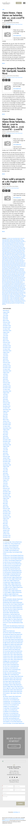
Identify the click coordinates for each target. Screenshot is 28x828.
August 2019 (6, 446)
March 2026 (6, 320)
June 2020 (5, 433)
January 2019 (6, 458)
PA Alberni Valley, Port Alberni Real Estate (17, 266)
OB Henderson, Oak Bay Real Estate (11, 614)
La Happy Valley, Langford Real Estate (12, 584)
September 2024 (7, 350)
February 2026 (6, 322)
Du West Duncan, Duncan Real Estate (12, 565)
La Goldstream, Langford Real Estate (17, 252)
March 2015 (6, 527)
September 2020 (7, 428)
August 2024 (6, 352)
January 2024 (6, 364)
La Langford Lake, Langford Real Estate (12, 585)
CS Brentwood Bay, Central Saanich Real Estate (16, 241)
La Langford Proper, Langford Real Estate (13, 587)
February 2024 (6, 362)
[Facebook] (10, 777)
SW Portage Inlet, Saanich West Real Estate (13, 688)
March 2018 (5, 475)
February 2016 (6, 508)
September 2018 (7, 465)
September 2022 (7, 391)
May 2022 (5, 397)
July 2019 (5, 448)
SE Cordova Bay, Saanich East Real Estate (13, 639)
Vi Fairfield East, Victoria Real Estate (11, 701)
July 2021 (5, 413)
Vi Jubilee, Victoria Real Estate (14, 298)
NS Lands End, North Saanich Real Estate (12, 607)
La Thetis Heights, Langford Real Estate (12, 592)
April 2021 (5, 418)
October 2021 (6, 407)
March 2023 (6, 381)
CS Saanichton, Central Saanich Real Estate (16, 243)
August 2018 (6, 466)
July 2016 (5, 500)
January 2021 (6, 421)
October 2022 (6, 389)
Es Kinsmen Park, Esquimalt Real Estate (18, 248)
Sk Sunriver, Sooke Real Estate (12, 188)
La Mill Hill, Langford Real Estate (10, 589)
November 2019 (6, 441)
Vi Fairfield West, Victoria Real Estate (15, 296)
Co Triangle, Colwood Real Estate (11, 550)
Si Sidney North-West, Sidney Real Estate (13, 656)
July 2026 (5, 314)
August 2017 (6, 480)
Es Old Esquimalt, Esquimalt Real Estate (9, 249)
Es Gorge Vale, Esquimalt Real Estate (11, 569)
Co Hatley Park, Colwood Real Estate (11, 543)
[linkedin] (15, 777)
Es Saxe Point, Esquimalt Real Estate (12, 250)
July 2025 (5, 334)
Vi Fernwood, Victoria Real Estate (11, 704)
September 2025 (7, 330)
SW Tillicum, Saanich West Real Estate (12, 294)
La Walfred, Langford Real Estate (15, 257)
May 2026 (5, 317)
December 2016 (6, 491)
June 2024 (5, 355)
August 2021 (6, 411)
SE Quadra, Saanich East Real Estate (14, 277)
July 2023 (5, 374)
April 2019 (5, 453)
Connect (19, 2)
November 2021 (6, 406)
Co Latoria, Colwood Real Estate (10, 547)
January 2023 (6, 384)
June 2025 (5, 335)
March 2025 (6, 340)
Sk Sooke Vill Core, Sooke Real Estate (12, 669)
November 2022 (7, 387)
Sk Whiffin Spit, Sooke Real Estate (13, 286)
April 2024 (5, 359)
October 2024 (6, 349)
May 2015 (5, 523)
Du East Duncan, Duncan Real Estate (11, 562)
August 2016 (6, 498)
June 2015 (5, 522)
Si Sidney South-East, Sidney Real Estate (13, 280)
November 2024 (7, 347)
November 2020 (7, 424)
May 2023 (5, 377)
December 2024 (7, 345)
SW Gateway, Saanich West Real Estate (17, 287)
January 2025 (6, 344)
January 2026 (6, 324)
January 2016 (6, 510)
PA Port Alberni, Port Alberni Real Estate (12, 621)
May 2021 (5, 416)
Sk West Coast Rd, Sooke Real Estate (12, 673)
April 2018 (5, 473)
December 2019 (6, 439)
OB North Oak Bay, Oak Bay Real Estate (14, 265)
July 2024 (5, 354)
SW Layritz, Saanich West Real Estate (9, 289)
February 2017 (6, 488)
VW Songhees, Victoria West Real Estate (12, 721)
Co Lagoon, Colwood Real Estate (14, 239)
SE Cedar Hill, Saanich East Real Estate (11, 272)
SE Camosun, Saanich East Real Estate (12, 636)
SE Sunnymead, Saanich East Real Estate (12, 651)
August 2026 (6, 312)
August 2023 (6, 372)
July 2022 (5, 394)
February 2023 (6, 382)
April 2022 (5, 399)
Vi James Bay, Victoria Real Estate (11, 708)
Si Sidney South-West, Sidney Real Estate (13, 659)
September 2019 (7, 444)
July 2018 (5, 468)
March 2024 (6, 361)
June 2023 (5, 376)
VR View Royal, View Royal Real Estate (16, 302)
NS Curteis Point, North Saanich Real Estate (16, 260)
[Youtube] (17, 777)
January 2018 (6, 476)
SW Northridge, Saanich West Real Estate (11, 290)
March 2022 (6, 401)
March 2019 (6, 455)
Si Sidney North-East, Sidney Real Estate (12, 654)
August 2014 (6, 532)
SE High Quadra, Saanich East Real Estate (13, 642)
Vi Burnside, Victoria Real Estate (10, 698)
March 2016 (6, 507)
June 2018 (5, 470)
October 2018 (6, 463)
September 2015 (7, 517)
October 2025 (6, 329)
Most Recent (6, 310)
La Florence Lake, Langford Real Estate (16, 251)
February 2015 (6, 528)
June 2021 (5, 414)
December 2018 (6, 460)
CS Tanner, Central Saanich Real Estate (12, 560)
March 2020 (6, 438)
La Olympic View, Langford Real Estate (12, 256)
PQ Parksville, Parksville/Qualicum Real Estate (13, 626)
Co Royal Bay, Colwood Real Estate (14, 240)
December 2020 (7, 423)
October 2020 (6, 426)
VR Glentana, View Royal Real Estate (11, 715)
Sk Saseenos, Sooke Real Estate (15, 284)
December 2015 (6, 512)
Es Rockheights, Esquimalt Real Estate (12, 574)
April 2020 (5, 436)
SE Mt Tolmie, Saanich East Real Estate (12, 647)
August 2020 (6, 429)
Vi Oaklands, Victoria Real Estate (10, 711)
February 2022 (6, 403)
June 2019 (5, 449)
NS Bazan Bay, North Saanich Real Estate (12, 602)
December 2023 (7, 366)
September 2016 (7, 496)
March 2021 (5, 419)
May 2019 (5, 451)
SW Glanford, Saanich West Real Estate (12, 679)
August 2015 (6, 518)
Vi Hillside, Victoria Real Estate (14, 297)
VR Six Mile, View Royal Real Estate (11, 718)
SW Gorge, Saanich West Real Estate (20, 288)
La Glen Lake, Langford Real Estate (11, 580)
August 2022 (6, 392)
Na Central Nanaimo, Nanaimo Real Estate (13, 599)
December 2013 (6, 535)
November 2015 (6, 513)
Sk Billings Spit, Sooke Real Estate (16, 281)
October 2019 (6, 443)
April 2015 (5, 525)
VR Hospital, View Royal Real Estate (16, 300)
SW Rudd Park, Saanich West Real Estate (12, 691)
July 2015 (5, 520)
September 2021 (7, 409)
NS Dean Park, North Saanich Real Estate (12, 605)
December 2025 (7, 325)
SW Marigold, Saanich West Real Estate (14, 24)
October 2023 (6, 369)
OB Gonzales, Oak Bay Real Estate (11, 612)
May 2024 (5, 357)
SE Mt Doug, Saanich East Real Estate (11, 276)
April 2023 (5, 379)
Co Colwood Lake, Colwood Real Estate (13, 238)
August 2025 (6, 332)
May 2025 (5, 337)
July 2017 (5, 481)
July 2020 (5, 431)
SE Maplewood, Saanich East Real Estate (12, 644)
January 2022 (6, 404)
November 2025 (7, 327)
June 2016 (5, 502)
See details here (17, 35)
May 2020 (5, 434)
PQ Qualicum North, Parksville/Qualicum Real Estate (15, 269)
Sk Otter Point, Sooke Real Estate (11, 666)
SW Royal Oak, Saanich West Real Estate (12, 689)
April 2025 (5, 339)
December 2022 (7, 386)
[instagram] (12, 777)
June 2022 (5, 396)
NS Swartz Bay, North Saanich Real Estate (13, 262)
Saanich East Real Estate (6, 270)
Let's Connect (14, 746)
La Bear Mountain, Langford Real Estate (12, 577)
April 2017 (5, 485)
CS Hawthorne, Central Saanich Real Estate (13, 555)
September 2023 (7, 371)
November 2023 (7, 367)
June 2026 (5, 315)
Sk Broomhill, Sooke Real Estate (10, 663)
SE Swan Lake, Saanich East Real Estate (17, 278)
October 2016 (6, 495)
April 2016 (5, 505)
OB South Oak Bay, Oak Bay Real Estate (12, 617)
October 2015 (6, 515)
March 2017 (6, 486)
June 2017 (5, 483)
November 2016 (6, 493)
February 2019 (6, 456)
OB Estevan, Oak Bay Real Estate (10, 611)
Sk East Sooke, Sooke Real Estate (11, 664)
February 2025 (6, 342)
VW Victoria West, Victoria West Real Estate (13, 723)
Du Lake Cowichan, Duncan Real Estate (11, 246)
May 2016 (5, 503)
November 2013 (6, 537)
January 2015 (6, 530)
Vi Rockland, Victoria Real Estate (14, 299)
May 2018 (5, 471)
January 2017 (6, 490)
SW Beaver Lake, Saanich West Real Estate (13, 676)
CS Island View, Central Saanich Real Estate (13, 557)
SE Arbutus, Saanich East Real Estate (17, 270)
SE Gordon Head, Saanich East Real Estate (15, 274)
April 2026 (5, 319)
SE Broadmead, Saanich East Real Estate (12, 634)
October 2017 (6, 478)
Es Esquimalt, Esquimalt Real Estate (15, 247)
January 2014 (6, 533)
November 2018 (6, 461)
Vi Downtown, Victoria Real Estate (14, 295)
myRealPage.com (16, 812)
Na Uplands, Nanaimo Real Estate (10, 259)
